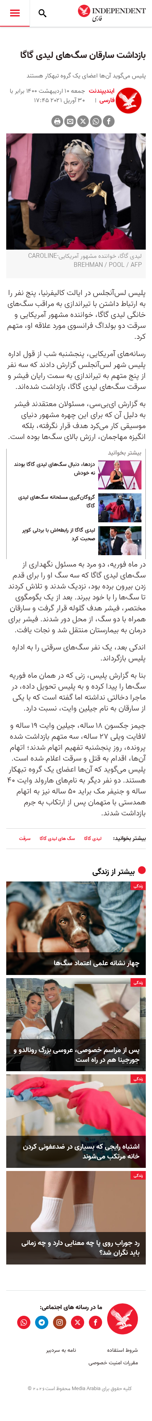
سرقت (24, 838)
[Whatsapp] (96, 121)
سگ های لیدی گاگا (57, 838)
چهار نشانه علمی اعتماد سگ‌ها (97, 963)
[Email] (70, 121)
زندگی (100, 872)
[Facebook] (109, 121)
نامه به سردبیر (61, 1350)
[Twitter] (83, 121)
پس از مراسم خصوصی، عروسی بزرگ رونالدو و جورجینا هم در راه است (77, 1055)
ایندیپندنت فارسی (102, 96)
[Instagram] (59, 1322)
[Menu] (15, 13)
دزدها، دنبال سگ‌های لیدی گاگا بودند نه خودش (54, 469)
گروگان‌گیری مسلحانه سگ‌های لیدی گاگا (56, 502)
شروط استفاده (122, 1350)
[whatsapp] (23, 1322)
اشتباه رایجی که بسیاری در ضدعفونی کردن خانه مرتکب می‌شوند (81, 1152)
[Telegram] (41, 1322)
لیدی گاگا (92, 838)
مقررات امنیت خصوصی (113, 1362)
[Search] (42, 13)
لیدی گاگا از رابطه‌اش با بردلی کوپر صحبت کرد (58, 534)
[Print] (57, 121)
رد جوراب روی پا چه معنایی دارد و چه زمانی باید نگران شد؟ (80, 1248)
